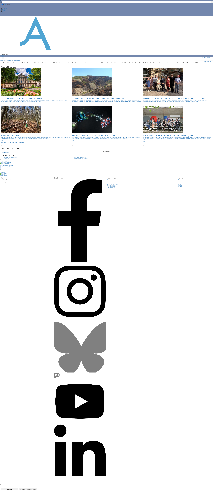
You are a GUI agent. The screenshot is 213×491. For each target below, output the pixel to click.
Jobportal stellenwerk (111, 187)
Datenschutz (180, 180)
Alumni (3, 13)
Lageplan (180, 185)
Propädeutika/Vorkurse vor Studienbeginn (11, 157)
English (209, 57)
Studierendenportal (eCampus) (112, 184)
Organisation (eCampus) (111, 180)
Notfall (179, 183)
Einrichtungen (4, 12)
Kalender (7, 152)
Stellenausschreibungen (111, 186)
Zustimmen (9, 489)
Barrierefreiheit (181, 179)
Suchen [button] (205, 57)
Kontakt (179, 182)
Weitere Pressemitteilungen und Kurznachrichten (13, 142)
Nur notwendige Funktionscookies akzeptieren (28, 489)
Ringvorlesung (6, 158)
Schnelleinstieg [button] (208, 61)
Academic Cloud (113, 185)
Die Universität (4, 8)
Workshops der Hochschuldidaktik (80, 157)
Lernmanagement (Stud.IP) (112, 183)
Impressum (180, 186)
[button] (2, 55)
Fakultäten (4, 9)
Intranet (179, 184)
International (4, 15)
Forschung (4, 10)
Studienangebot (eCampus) (112, 179)
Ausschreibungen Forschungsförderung (81, 158)
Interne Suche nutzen (6, 5)
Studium (3, 11)
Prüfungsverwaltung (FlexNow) (112, 182)
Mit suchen (6, 4)
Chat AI (108, 185)
